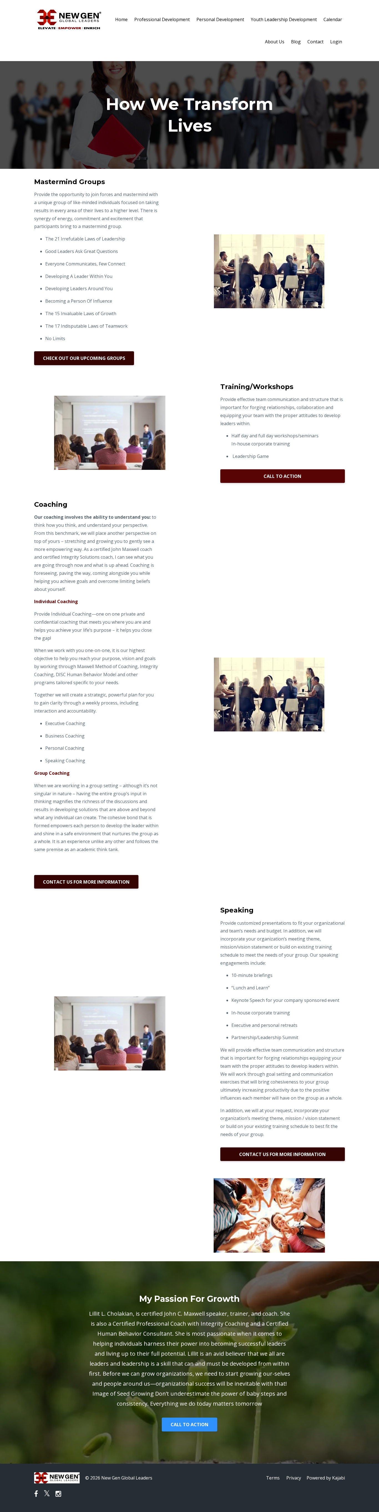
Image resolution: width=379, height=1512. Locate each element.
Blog (296, 42)
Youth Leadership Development (284, 19)
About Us (274, 42)
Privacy (293, 1478)
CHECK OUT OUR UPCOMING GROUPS (84, 358)
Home (121, 19)
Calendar (333, 19)
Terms (273, 1478)
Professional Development (162, 19)
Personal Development (220, 19)
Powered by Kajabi (326, 1478)
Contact (315, 42)
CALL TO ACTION (282, 476)
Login (336, 42)
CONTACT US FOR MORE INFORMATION (86, 882)
